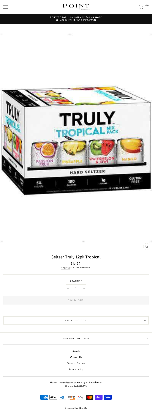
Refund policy (76, 369)
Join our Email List (76, 338)
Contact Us (76, 357)
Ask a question (76, 320)
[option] (76, 19)
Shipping (65, 267)
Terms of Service (76, 363)
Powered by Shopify (76, 408)
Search (76, 351)
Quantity (76, 281)
